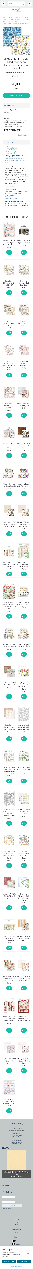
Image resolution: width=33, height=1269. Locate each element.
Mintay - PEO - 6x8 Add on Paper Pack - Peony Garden (23, 564)
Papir (10, 17)
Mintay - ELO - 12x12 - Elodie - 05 (9, 1060)
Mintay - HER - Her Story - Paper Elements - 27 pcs (9, 243)
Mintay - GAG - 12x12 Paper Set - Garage (23, 242)
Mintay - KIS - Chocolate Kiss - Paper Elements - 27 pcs (23, 1020)
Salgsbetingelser (16, 1229)
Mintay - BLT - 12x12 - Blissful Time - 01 (9, 895)
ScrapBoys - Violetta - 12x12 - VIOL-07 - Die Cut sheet (9, 364)
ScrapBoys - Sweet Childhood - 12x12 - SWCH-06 (24, 812)
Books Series (8, 191)
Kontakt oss (16, 1219)
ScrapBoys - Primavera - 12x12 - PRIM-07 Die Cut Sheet (24, 897)
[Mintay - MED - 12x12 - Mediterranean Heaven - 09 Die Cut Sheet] (16, 41)
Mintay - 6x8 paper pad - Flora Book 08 (23, 603)
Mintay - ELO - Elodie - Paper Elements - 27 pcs (9, 1101)
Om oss (16, 1217)
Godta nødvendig (9, 1261)
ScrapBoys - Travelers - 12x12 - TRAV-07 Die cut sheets (24, 855)
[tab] (16, 105)
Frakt (16, 1224)
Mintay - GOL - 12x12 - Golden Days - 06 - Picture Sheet (9, 979)
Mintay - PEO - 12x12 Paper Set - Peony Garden (9, 564)
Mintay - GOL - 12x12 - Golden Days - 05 (23, 937)
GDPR (16, 1232)
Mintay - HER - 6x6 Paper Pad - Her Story (9, 446)
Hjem (4, 17)
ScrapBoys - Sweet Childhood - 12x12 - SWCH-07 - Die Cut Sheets (9, 855)
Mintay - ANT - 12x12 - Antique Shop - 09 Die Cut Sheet (9, 524)
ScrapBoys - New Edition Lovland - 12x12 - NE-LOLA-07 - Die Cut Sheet (9, 770)
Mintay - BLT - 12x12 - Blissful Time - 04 (9, 684)
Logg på (16, 1222)
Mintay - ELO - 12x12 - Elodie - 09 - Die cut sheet (23, 1061)
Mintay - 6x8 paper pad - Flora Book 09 (9, 646)
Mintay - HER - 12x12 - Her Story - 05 (23, 405)
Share (19, 135)
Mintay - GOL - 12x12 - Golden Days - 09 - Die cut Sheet (24, 979)
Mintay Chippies (9, 197)
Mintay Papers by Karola (16, 72)
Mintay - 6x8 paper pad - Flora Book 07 (23, 485)
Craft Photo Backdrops (11, 198)
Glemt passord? (6, 1208)
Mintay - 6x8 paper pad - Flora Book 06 (9, 485)
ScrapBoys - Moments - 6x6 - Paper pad (9, 323)
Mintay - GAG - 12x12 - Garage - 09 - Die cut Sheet (23, 446)
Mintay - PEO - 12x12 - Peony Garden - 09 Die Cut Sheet (23, 524)
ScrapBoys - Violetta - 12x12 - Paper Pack (24, 363)
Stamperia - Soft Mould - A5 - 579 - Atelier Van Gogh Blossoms (24, 728)
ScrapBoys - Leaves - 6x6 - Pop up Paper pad (23, 769)
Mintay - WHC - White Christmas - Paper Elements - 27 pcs (9, 606)
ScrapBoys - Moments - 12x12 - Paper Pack (24, 283)
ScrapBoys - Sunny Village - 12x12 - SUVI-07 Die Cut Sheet (24, 686)
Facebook (18, 1241)
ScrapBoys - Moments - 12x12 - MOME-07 (9, 283)
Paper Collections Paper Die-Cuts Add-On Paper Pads (10, 187)
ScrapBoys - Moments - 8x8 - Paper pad (23, 323)
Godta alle (24, 1261)
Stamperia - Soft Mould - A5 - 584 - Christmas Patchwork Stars (9, 813)
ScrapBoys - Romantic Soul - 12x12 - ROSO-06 (9, 727)
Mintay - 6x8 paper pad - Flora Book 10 (24, 646)
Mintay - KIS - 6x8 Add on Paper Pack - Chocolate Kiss (9, 1019)
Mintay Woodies (9, 195)
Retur (16, 1227)
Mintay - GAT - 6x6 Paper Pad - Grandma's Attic (9, 938)
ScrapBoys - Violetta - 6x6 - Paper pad (9, 406)
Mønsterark (18, 17)
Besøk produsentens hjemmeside (14, 158)
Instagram (18, 1244)
